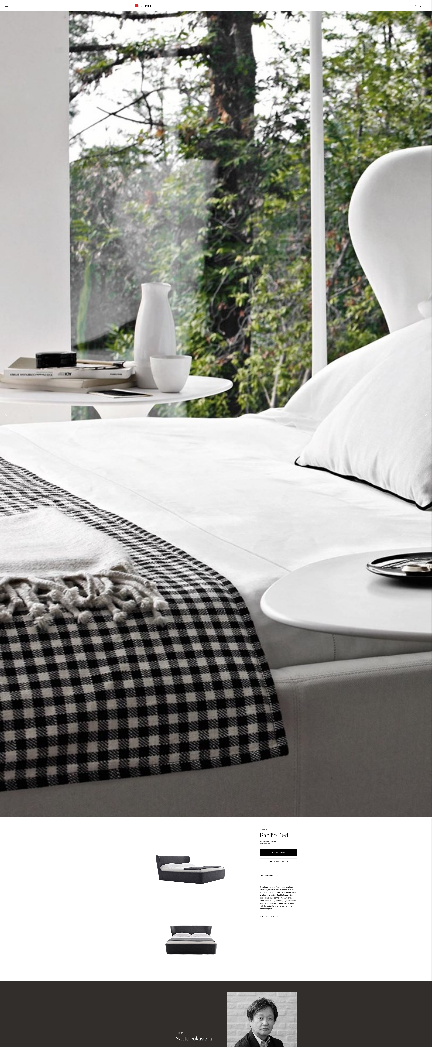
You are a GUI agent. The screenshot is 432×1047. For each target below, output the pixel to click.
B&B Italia (267, 843)
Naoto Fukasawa (271, 841)
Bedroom (263, 829)
